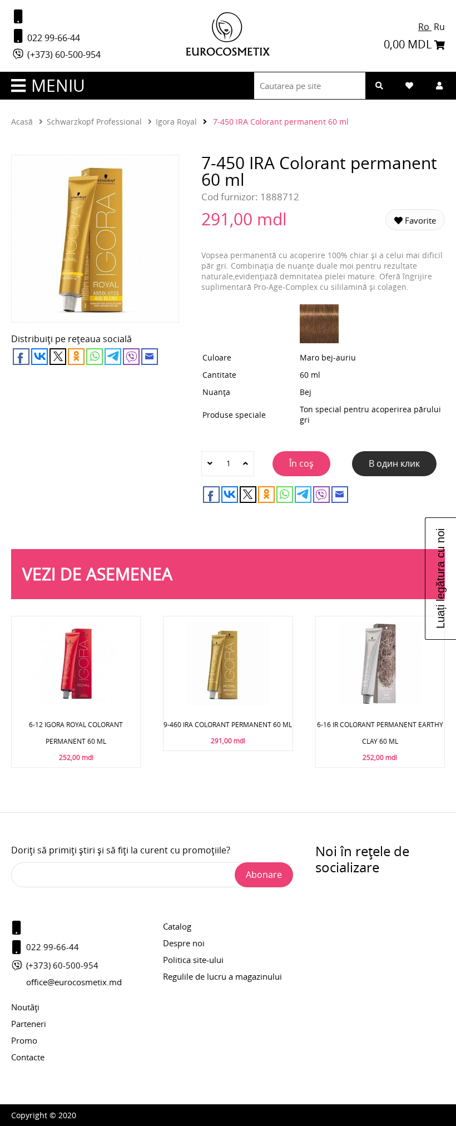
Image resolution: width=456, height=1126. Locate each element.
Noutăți (25, 1007)
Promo (24, 1040)
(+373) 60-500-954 (63, 54)
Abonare (264, 874)
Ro (425, 27)
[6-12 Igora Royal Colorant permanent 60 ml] (76, 702)
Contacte (27, 1057)
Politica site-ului (193, 959)
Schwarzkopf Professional (94, 121)
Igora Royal (176, 121)
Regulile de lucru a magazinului (222, 976)
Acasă (22, 121)
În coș (301, 463)
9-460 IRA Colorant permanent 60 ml (227, 724)
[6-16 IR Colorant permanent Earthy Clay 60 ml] (380, 702)
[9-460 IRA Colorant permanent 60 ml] (228, 702)
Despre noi (184, 943)
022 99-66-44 (52, 38)
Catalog (177, 926)
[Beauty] (228, 52)
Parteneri (28, 1023)
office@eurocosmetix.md (74, 981)
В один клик (394, 463)
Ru (439, 27)
